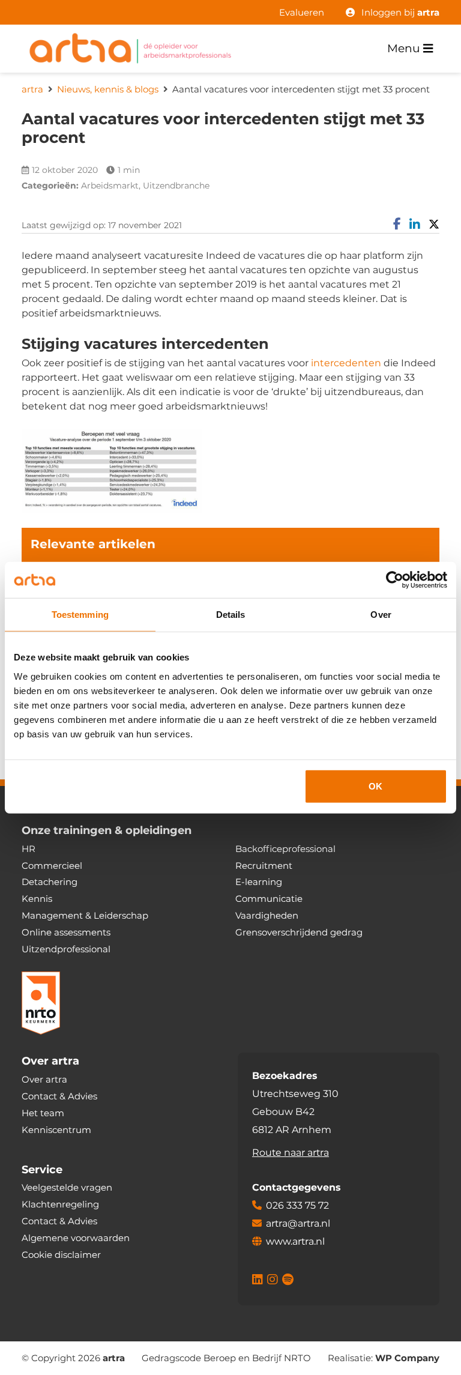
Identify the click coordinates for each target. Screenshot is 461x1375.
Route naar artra (290, 1152)
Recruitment (263, 865)
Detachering (49, 881)
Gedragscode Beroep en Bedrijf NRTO (226, 1358)
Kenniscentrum (56, 1129)
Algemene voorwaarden (76, 1238)
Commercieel (52, 865)
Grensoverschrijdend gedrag (299, 932)
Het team (43, 1113)
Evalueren (301, 12)
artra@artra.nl (298, 1223)
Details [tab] (231, 614)
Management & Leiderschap (85, 915)
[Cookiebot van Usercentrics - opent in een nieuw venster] (394, 580)
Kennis (37, 898)
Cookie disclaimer (61, 1254)
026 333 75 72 (297, 1205)
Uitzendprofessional (66, 949)
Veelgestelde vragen (67, 1187)
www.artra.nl (295, 1241)
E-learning (258, 881)
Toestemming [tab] (80, 614)
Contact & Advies (59, 1096)
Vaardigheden (266, 915)
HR (28, 848)
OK (375, 786)
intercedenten (346, 363)
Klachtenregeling (60, 1204)
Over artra (44, 1079)
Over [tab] (380, 614)
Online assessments (66, 932)
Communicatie (269, 898)
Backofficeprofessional (285, 848)
